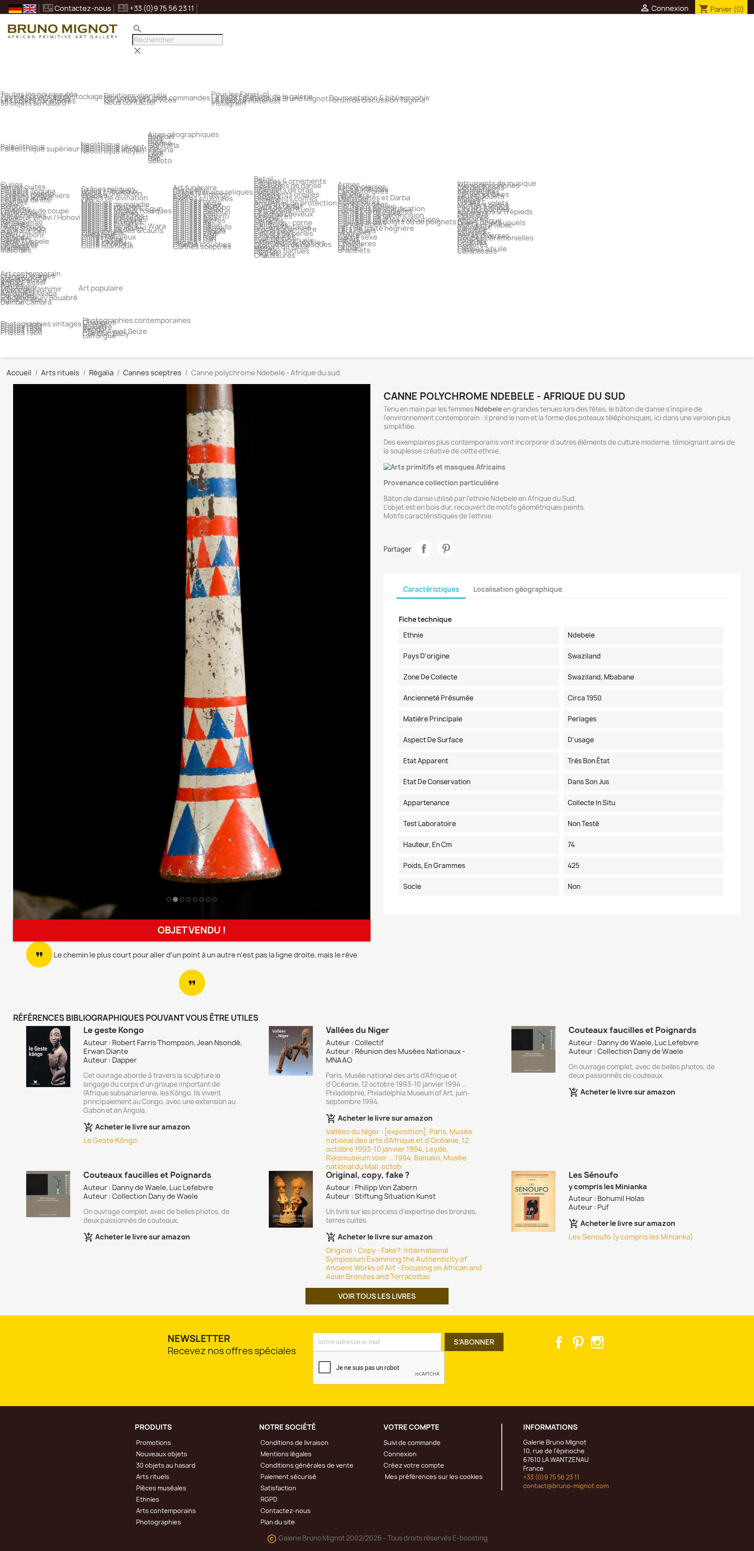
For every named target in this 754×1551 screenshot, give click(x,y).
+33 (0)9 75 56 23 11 (551, 1477)
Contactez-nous (77, 8)
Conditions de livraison (294, 1442)
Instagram (597, 1342)
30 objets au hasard (165, 1465)
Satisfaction (277, 1488)
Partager (423, 548)
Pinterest (446, 548)
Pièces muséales (160, 1488)
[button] (40, 652)
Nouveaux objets (161, 1454)
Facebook (559, 1342)
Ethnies (147, 1499)
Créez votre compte (414, 1465)
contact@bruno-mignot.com (566, 1486)
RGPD (268, 1499)
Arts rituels (152, 1476)
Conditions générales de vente (306, 1465)
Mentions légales (285, 1454)
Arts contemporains (165, 1510)
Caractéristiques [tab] (431, 589)
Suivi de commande (412, 1442)
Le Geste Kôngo (110, 1140)
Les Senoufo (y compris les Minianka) (631, 1237)
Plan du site (277, 1522)
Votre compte (411, 1427)
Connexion (400, 1454)
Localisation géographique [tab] (517, 589)
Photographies (158, 1522)
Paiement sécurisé (287, 1476)
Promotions (153, 1442)
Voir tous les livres (377, 1296)
